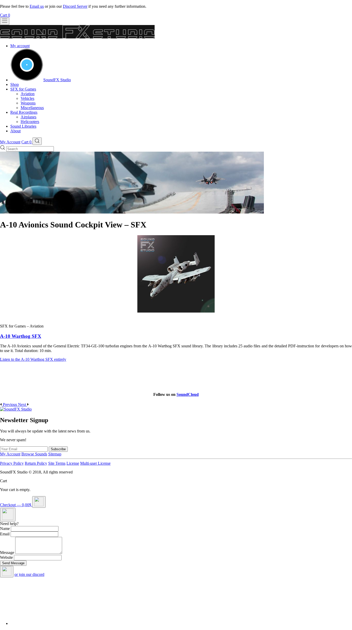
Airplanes (28, 117)
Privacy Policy (12, 463)
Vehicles (27, 98)
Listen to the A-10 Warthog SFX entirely (33, 359)
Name (5, 528)
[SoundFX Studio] (26, 80)
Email (5, 534)
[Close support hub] (6, 571)
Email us (37, 6)
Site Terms (56, 463)
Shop (14, 84)
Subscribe (58, 449)
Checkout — (15, 505)
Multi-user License (95, 463)
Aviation (28, 94)
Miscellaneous (32, 107)
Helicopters (30, 121)
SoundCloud (188, 394)
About (15, 131)
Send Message (13, 563)
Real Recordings (23, 112)
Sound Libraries (23, 126)
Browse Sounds (34, 454)
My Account (10, 142)
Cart (5, 15)
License (72, 463)
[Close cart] (39, 502)
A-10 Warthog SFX (20, 336)
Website (6, 557)
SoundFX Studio (57, 80)
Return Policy (36, 463)
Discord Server (75, 6)
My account (20, 46)
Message (7, 552)
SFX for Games (23, 89)
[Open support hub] (7, 514)
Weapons (28, 103)
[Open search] (37, 141)
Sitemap (54, 454)
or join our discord (29, 574)
